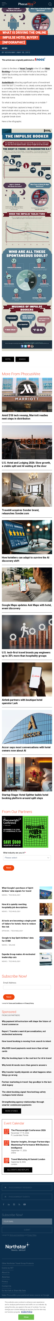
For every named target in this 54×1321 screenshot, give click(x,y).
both (11, 82)
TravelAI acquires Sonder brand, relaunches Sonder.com (20, 512)
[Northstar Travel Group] (17, 1247)
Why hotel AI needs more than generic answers (24, 1065)
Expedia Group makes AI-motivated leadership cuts (18, 956)
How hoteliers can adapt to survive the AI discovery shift (25, 559)
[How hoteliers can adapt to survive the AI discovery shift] (27, 537)
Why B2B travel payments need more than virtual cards (25, 1049)
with (7, 82)
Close (26, 1317)
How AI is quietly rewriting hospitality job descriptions (15, 906)
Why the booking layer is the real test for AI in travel (26, 1058)
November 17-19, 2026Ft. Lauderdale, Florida (20, 1134)
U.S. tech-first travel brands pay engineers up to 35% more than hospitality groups (26, 654)
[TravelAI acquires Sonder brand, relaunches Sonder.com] (27, 490)
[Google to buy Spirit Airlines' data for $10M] (45, 942)
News (5, 48)
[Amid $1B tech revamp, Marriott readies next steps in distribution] (27, 395)
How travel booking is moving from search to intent (26, 1041)
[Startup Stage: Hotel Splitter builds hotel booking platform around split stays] (27, 774)
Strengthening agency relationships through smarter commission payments (23, 1103)
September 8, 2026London (18, 1163)
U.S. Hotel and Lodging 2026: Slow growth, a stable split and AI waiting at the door (26, 464)
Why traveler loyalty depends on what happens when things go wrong (26, 1073)
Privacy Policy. (29, 1003)
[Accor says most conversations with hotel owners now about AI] (27, 727)
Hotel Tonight (26, 68)
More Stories (11, 1111)
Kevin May (10, 52)
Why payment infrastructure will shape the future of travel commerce (26, 1023)
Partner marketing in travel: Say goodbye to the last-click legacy (27, 1083)
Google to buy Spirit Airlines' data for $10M (18, 939)
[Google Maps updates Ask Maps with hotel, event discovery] (27, 585)
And (4, 82)
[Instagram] (14, 1204)
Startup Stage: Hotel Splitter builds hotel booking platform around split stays (25, 796)
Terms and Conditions (15, 1003)
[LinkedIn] (8, 1204)
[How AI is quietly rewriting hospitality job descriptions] (45, 909)
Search (22, 359)
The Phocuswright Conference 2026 (28, 1130)
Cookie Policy (26, 1312)
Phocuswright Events (19, 1197)
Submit (27, 1230)
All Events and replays (18, 1170)
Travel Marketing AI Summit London (28, 1159)
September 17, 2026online (19, 1152)
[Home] (27, 4)
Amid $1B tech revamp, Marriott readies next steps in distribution (25, 417)
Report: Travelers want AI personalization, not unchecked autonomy (24, 1033)
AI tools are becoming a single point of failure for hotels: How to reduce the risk (19, 924)
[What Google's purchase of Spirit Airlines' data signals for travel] (45, 893)
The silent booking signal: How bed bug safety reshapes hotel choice (24, 1093)
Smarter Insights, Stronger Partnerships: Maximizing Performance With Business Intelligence (30, 1145)
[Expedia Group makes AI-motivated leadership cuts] (45, 959)
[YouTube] (24, 1204)
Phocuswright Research (20, 1188)
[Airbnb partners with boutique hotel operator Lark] (27, 679)
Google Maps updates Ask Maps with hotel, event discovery (26, 607)
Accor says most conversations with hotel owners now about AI (26, 749)
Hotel (8, 359)
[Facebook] (3, 1204)
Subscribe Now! (12, 1215)
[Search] (50, 4)
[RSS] (19, 1204)
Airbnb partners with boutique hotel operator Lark (22, 701)
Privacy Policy (31, 1235)
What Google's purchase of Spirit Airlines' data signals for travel (17, 889)
